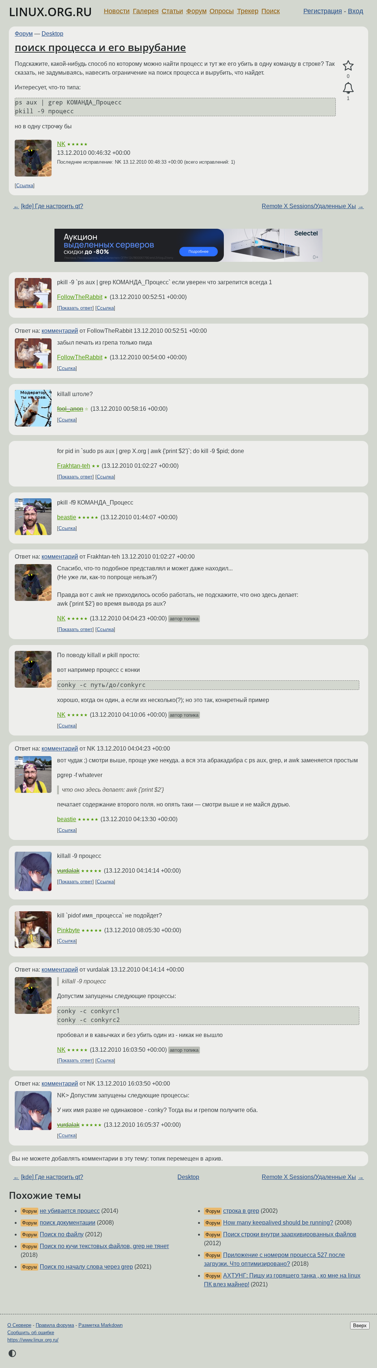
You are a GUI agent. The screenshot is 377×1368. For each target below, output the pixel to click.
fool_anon (70, 409)
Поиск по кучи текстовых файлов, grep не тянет (104, 1246)
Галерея (146, 11)
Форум (196, 11)
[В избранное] (348, 65)
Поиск (270, 11)
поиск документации (67, 1222)
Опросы (221, 11)
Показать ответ (75, 308)
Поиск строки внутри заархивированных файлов (289, 1234)
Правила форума (55, 1325)
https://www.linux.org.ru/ (33, 1340)
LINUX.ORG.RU (50, 11)
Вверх (360, 1325)
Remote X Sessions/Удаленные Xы (309, 206)
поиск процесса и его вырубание (100, 47)
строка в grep (241, 1211)
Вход (355, 11)
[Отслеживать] (348, 88)
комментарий (60, 331)
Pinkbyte (68, 930)
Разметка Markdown (100, 1325)
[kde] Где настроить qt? (52, 206)
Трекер (247, 11)
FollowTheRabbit (79, 297)
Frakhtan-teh (73, 466)
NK (61, 144)
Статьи (172, 11)
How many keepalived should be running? (278, 1222)
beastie (66, 517)
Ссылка (24, 185)
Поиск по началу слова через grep (86, 1267)
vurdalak (68, 871)
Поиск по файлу (62, 1234)
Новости (117, 11)
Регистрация (322, 11)
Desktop (52, 34)
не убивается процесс (70, 1211)
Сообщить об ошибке (30, 1332)
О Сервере (19, 1325)
